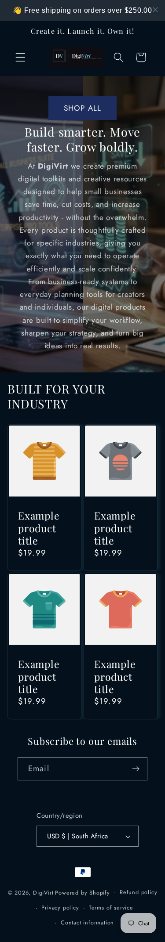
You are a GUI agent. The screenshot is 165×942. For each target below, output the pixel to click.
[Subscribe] (136, 769)
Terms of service (111, 907)
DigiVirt (43, 892)
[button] (20, 57)
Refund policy (138, 892)
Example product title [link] (39, 528)
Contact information (87, 922)
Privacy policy (60, 907)
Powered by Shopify (82, 892)
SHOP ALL (82, 108)
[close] (155, 10)
